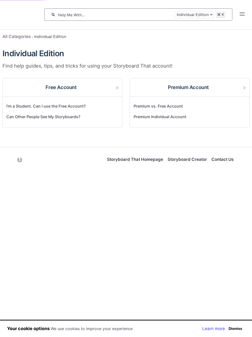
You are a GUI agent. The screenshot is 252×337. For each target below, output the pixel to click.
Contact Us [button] (222, 159)
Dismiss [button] (235, 328)
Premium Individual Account (160, 116)
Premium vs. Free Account (158, 106)
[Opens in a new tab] (19, 159)
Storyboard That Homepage (135, 159)
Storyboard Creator (187, 159)
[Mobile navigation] (242, 15)
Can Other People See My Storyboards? (43, 116)
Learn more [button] (213, 328)
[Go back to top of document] (12, 311)
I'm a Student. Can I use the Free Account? (46, 106)
